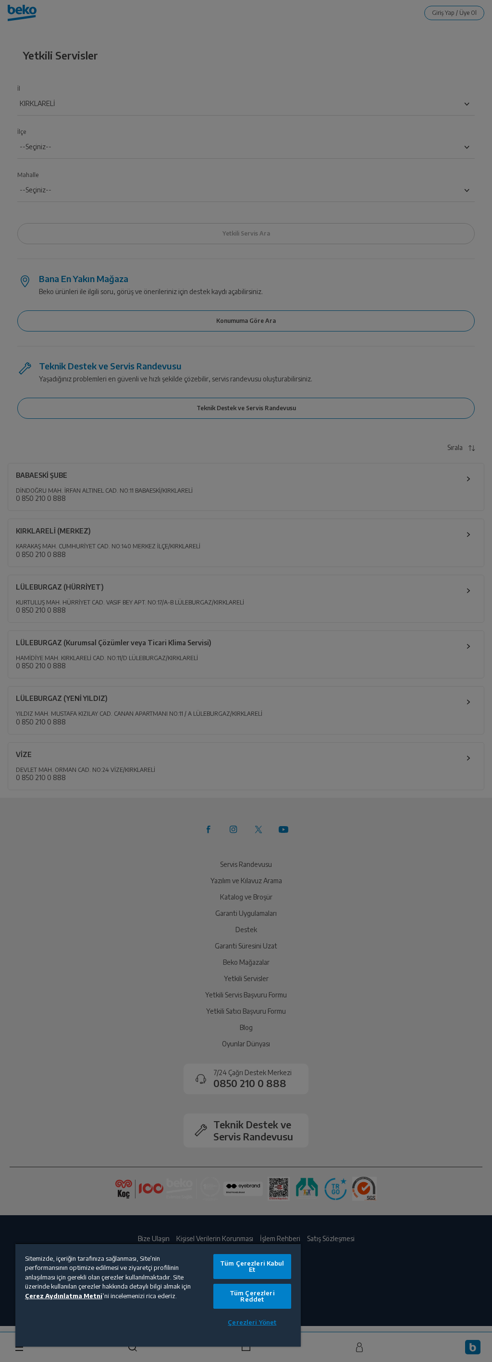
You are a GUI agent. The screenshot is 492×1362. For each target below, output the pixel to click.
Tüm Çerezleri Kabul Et (252, 1266)
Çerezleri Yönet (252, 1322)
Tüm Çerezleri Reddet (252, 1296)
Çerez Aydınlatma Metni (63, 1296)
